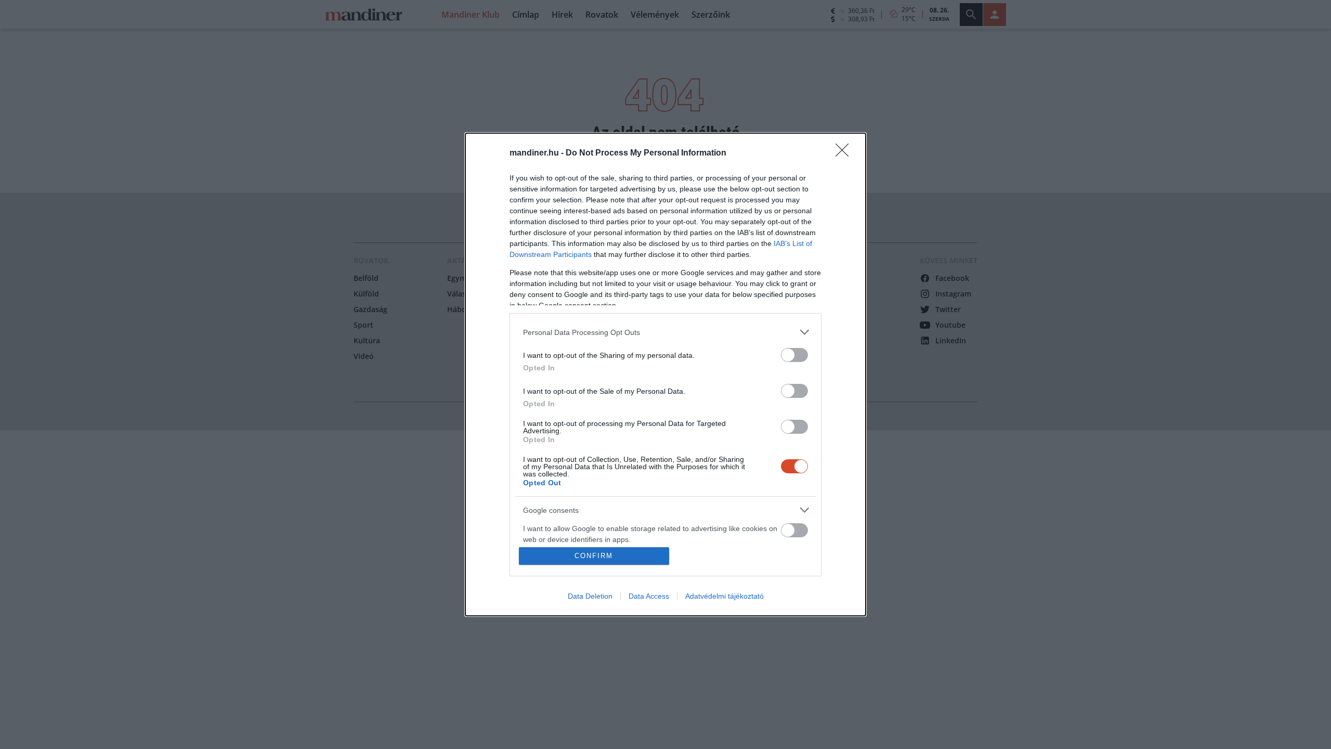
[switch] (794, 355)
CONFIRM (594, 556)
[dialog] (665, 374)
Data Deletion (590, 596)
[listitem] (665, 332)
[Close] (845, 153)
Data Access (649, 596)
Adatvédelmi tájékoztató (724, 596)
